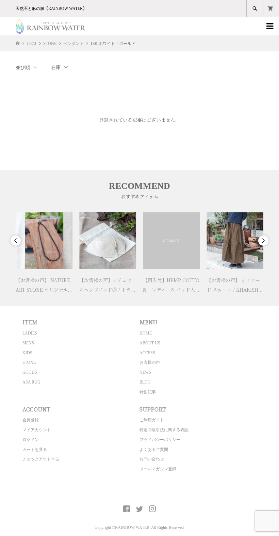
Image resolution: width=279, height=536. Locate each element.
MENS (28, 343)
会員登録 (30, 420)
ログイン (30, 439)
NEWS (145, 372)
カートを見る (34, 449)
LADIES (29, 333)
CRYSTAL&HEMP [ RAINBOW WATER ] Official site (140, 493)
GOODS (29, 372)
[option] (44, 253)
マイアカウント (36, 429)
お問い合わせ (152, 459)
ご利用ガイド (152, 420)
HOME (146, 333)
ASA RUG (31, 382)
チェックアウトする (40, 459)
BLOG (145, 382)
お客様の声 (150, 362)
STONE (29, 362)
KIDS (27, 353)
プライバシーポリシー (160, 439)
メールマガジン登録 (158, 469)
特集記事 (148, 392)
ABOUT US (150, 343)
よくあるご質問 (154, 449)
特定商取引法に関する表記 (164, 429)
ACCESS (147, 353)
